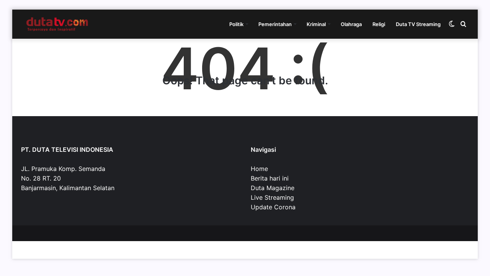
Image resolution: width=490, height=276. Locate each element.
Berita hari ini (270, 178)
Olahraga (351, 24)
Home (259, 168)
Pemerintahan (275, 24)
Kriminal (316, 24)
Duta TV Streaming (418, 24)
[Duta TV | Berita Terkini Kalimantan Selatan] (57, 24)
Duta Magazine (272, 188)
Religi (378, 24)
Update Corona (273, 207)
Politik (236, 24)
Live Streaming (272, 197)
